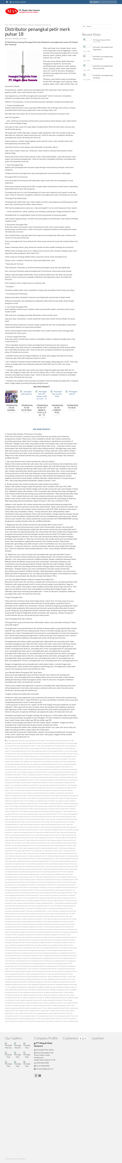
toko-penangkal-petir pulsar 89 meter (51, 1018)
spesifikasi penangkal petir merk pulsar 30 (40, 982)
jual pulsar (28, 895)
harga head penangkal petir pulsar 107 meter (33, 822)
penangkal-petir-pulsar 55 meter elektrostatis (17, 966)
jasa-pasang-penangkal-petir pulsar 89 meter (57, 874)
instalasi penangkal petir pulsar (48, 853)
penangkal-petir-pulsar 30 (59, 961)
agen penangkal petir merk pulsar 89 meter (52, 745)
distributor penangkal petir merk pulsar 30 (61, 793)
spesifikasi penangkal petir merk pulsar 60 (43, 984)
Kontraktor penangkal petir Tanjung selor (103, 58)
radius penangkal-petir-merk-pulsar (41, 971)
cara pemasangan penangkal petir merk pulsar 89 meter (29, 790)
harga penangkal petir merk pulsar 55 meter (38, 840)
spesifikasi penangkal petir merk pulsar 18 (16, 982)
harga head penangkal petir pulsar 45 (30, 824)
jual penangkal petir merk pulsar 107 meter (55, 882)
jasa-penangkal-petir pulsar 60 (49, 879)
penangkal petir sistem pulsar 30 (32, 947)
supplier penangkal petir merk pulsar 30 (33, 997)
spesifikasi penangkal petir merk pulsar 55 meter (18, 984)
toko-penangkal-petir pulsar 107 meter (58, 1013)
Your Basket (18, 2)
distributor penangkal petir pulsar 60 (53, 803)
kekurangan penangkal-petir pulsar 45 (37, 908)
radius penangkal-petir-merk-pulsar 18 (15, 974)
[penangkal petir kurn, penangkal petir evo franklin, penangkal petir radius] (22, 11)
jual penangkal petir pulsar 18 (47, 890)
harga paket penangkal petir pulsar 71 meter (23, 835)
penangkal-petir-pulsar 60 (37, 966)
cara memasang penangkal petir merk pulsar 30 (30, 766)
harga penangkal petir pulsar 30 (45, 845)
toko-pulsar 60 (50, 1021)
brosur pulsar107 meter (65, 759)
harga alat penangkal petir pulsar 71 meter (37, 819)
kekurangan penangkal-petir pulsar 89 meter (64, 911)
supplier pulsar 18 (24, 1010)
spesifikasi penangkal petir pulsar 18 (19, 989)
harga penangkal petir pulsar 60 (32, 848)
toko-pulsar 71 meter (60, 1021)
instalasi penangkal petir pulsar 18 (18, 856)
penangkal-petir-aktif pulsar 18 (50, 953)
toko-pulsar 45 (30, 1021)
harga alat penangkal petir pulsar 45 (42, 816)
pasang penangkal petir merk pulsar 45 (33, 924)
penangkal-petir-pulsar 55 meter (63, 963)
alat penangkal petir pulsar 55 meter (21, 751)
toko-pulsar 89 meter (72, 1021)
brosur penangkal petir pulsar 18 (65, 753)
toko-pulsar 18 (13, 1021)
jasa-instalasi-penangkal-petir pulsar (18, 861)
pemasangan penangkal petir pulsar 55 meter (17, 942)
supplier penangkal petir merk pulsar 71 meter (54, 1000)
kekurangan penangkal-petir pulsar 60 (15, 911)
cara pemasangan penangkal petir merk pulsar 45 (52, 785)
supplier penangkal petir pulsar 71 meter (35, 1008)
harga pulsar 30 (49, 850)
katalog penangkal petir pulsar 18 (18, 900)
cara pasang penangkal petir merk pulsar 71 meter (24, 780)
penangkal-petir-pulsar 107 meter (51, 958)
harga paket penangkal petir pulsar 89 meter (48, 835)
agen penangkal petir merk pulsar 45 (33, 743)
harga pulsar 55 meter (69, 850)
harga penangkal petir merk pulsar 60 (61, 840)
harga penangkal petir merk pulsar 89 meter (38, 843)
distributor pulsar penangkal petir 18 (18, 808)
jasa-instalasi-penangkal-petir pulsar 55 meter (61, 864)
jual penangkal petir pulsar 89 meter (15, 895)
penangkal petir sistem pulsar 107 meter (62, 945)
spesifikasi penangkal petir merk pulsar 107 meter (61, 979)
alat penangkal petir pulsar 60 (39, 751)
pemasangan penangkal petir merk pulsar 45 (48, 932)
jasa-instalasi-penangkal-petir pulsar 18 (66, 861)
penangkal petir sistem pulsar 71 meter (39, 950)
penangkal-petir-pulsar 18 (23, 961)
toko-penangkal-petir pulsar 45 (45, 1016)
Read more (11, 416)
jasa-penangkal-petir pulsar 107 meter (28, 877)
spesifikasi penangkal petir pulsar (47, 987)
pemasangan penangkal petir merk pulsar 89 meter (19, 937)
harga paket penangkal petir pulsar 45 (24, 832)
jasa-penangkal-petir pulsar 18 (47, 877)
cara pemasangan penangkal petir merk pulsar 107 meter (36, 782)
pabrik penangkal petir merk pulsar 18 (60, 913)
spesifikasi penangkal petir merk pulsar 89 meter (23, 987)
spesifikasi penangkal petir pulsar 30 (39, 989)
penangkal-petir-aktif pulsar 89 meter (19, 958)
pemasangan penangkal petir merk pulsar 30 (23, 932)
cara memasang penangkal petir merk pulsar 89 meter (32, 772)
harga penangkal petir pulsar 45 (63, 845)
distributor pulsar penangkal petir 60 (33, 811)
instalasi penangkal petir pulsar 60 (26, 858)
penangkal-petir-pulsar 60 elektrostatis (55, 966)
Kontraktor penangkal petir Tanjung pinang (103, 67)
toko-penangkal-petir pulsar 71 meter (30, 1018)
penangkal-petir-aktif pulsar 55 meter (32, 955)
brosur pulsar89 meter (70, 761)
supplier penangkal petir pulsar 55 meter (63, 1005)
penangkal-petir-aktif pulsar (12, 953)
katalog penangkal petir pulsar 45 (56, 900)
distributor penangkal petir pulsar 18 (39, 801)
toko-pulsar (64, 1018)
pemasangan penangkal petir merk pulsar (16, 929)
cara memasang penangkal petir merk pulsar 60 (46, 769)
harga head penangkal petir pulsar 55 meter (53, 824)
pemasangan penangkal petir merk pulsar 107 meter (42, 929)
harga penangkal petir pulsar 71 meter (51, 848)
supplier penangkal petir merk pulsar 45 (56, 997)
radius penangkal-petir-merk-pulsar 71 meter (60, 976)
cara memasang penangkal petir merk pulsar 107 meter (45, 764)
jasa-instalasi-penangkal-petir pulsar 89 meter (62, 866)
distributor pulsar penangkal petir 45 (59, 808)
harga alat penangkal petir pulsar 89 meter (61, 819)
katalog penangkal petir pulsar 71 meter (47, 903)
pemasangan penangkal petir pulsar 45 (64, 940)
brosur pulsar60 (46, 761)
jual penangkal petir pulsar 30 (64, 890)
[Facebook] (36, 1075)
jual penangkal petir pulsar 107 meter (28, 890)
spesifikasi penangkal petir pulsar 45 (60, 989)
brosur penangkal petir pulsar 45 (29, 756)
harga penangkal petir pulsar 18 (26, 845)
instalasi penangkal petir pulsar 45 (57, 856)
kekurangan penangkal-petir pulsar (18, 905)
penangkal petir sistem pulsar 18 (14, 947)
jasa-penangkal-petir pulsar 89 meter (15, 882)
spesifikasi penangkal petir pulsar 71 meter (55, 992)
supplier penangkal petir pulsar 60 (14, 1008)
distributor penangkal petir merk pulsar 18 (38, 793)
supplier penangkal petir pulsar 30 (23, 1005)
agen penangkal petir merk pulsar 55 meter (55, 743)
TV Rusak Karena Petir (101, 40)
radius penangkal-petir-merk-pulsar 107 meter (64, 971)
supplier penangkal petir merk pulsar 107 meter (56, 995)
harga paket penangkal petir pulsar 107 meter (30, 829)
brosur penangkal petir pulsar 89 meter (39, 759)
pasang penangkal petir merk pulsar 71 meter (35, 926)
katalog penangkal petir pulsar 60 (26, 903)
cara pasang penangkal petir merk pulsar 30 (64, 774)
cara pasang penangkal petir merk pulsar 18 (39, 774)
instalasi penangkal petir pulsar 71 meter (47, 858)
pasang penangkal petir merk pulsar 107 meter (33, 921)
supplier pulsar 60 (70, 1010)
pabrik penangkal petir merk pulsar (14, 913)
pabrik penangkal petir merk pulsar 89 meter (60, 919)
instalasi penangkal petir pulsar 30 (37, 856)
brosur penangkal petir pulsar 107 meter (45, 753)
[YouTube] (39, 1075)
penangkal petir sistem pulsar (42, 945)
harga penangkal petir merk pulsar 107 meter (21, 837)
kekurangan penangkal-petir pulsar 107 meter (40, 905)
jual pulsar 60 (12, 898)
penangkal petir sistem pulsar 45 (51, 947)
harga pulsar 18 (39, 850)
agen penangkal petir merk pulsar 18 (60, 740)
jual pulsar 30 (55, 895)
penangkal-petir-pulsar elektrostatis (21, 971)
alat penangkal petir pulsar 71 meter (58, 751)
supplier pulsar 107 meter (12, 1010)
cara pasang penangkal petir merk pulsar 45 (17, 777)
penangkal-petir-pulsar (35, 958)
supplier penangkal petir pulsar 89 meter (58, 1008)
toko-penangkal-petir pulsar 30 (28, 1016)
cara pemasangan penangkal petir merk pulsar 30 (24, 785)
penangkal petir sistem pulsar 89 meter (61, 950)
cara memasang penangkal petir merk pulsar (17, 764)
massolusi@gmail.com (44, 1069)
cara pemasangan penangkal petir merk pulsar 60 (39, 787)
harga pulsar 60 (9, 853)
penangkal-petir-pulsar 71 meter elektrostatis (26, 968)
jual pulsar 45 (63, 895)
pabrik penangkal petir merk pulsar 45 (33, 916)
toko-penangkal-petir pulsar (40, 1013)
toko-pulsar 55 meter (40, 1021)
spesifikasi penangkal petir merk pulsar (36, 979)
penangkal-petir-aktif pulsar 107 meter (30, 953)
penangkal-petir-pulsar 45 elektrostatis (43, 963)
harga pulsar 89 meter (33, 853)
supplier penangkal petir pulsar (34, 1002)
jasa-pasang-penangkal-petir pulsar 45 (30, 871)
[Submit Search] (91, 1)
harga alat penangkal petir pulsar (28, 814)
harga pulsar (17, 850)
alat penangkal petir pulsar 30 (55, 748)
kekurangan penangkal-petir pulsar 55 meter (60, 908)
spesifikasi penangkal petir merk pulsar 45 (63, 982)
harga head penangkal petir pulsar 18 (57, 822)
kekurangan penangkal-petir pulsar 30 (15, 908)
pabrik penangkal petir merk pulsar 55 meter (56, 916)
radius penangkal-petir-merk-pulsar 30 (36, 974)
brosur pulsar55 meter (35, 761)
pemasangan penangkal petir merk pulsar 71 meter (57, 934)
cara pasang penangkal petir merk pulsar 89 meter (53, 780)
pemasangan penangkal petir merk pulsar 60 (29, 934)
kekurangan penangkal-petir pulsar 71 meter (39, 911)
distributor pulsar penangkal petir (47, 806)
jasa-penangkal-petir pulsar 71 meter (68, 879)
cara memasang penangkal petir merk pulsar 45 (56, 766)
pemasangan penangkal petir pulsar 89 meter (21, 945)
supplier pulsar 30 (35, 1010)
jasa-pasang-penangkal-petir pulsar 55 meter (54, 871)
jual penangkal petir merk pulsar (34, 882)
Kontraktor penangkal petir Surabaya (103, 76)
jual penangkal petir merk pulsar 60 (18, 887)
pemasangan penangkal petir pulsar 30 (42, 940)
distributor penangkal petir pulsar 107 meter (17, 801)
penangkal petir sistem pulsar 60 (19, 950)
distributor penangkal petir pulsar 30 (60, 801)
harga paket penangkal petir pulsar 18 (54, 829)
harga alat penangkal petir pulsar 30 (21, 816)
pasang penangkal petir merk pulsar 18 (58, 921)
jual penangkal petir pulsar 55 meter (29, 892)
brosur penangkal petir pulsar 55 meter (49, 756)
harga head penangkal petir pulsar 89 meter (57, 827)
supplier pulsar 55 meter (57, 1010)
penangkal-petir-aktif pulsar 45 (13, 955)
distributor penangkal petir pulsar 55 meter (31, 803)
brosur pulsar (54, 759)
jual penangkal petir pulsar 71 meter (67, 892)
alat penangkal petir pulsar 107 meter (19, 748)
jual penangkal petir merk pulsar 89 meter (63, 887)
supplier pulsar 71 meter (11, 1013)
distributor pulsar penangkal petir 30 (39, 808)
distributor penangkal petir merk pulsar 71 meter (18, 798)
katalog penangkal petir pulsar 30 (37, 900)
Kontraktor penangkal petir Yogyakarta (103, 48)
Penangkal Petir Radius (19, 38)
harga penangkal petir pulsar (58, 843)
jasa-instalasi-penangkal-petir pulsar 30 (15, 864)
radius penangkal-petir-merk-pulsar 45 (58, 974)
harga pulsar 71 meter (20, 853)
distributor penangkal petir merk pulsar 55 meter (41, 795)
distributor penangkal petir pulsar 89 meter (25, 806)
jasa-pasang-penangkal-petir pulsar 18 (59, 869)
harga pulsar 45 (58, 850)
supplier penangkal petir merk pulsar (33, 995)
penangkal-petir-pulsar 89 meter (48, 968)
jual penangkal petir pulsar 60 (48, 892)
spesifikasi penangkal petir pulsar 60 (33, 992)
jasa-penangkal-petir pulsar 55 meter (30, 879)
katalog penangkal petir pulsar (48, 898)
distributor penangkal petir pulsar (67, 798)
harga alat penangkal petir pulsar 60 (15, 819)
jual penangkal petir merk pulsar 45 (46, 884)
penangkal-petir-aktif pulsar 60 (51, 955)
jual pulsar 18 (47, 895)
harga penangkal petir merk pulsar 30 (66, 837)
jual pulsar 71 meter (22, 898)
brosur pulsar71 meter (57, 761)
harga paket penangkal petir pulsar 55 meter (47, 832)
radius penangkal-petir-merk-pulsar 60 (36, 976)
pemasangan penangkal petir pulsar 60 (41, 942)
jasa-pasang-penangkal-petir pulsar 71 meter (32, 874)
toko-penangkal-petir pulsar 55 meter (65, 1016)
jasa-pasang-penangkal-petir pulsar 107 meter (35, 869)
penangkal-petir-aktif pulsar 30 (67, 953)
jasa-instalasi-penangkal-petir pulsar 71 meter (37, 866)
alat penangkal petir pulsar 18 (38, 748)
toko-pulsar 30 (21, 1021)
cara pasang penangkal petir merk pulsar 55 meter (44, 777)
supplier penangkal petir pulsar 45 (42, 1005)
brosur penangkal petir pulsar (25, 753)
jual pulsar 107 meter (37, 895)
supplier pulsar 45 (45, 1010)
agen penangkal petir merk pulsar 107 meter (37, 740)
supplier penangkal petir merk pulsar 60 (31, 1000)
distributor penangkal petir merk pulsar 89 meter (45, 798)
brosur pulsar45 (24, 761)
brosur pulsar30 (14, 761)
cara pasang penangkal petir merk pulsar (58, 772)
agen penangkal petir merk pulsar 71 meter (28, 745)
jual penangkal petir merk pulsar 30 (26, 884)
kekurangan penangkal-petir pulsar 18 (64, 905)
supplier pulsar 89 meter (25, 1013)
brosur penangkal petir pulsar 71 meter (17, 759)
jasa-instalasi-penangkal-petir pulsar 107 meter (41, 861)
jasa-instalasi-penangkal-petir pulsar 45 (38, 864)
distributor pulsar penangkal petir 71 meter (55, 811)
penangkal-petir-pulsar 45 (25, 963)
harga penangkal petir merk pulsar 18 (44, 837)
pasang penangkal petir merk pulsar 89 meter (60, 926)
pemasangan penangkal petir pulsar (43, 937)
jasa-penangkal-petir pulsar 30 (65, 877)
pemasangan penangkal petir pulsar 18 (19, 940)
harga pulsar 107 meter (28, 850)
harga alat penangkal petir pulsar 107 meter (50, 814)
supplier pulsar (74, 1008)
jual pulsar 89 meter (33, 898)
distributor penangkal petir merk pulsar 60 (66, 795)
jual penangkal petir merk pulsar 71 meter (40, 887)
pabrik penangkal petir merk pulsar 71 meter (35, 919)
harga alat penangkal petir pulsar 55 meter (64, 816)
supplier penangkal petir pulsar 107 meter (55, 1002)
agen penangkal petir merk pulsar (15, 740)
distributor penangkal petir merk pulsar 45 (16, 795)
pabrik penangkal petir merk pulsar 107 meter (37, 913)
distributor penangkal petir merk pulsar (56, 790)
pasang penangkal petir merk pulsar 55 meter (57, 924)
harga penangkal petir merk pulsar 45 (15, 840)
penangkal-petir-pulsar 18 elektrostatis (40, 961)
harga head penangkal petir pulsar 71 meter (32, 827)
